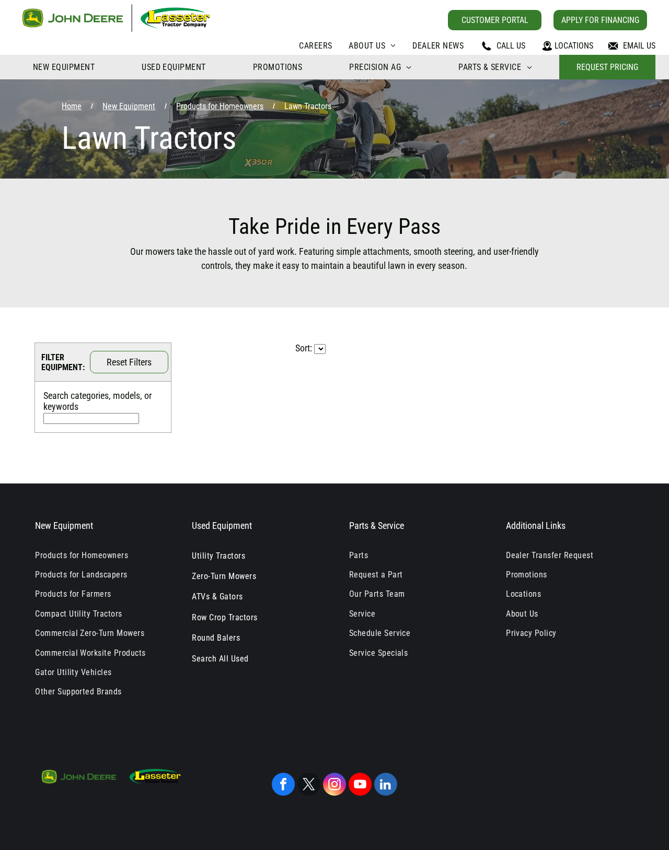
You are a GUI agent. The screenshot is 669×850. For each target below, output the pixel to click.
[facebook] (283, 785)
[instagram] (334, 785)
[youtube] (360, 785)
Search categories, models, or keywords (97, 401)
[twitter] (308, 785)
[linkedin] (385, 785)
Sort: (303, 348)
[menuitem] (315, 46)
